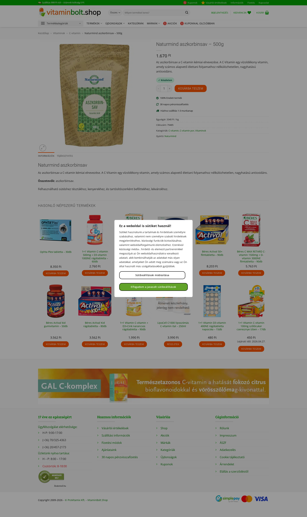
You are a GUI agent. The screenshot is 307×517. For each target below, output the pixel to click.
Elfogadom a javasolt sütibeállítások (153, 287)
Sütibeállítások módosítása (152, 275)
